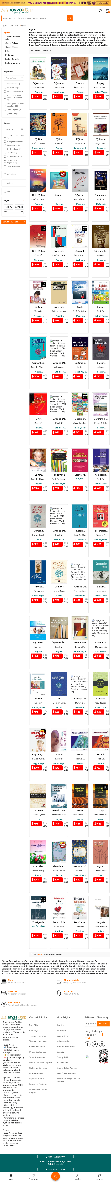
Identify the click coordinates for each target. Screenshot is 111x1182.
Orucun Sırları (80, 83)
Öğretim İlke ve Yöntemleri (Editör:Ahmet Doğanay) (100, 251)
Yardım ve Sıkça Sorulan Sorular (68, 1080)
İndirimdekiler (63, 1041)
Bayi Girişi (33, 1025)
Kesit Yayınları (38, 539)
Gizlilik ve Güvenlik (38, 1068)
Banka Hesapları (37, 1046)
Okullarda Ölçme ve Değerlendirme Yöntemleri (100, 474)
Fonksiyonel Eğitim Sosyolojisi (58, 474)
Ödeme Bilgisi (36, 1073)
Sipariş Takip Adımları (67, 1068)
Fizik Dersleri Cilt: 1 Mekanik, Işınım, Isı (101, 530)
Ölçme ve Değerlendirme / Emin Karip (80, 474)
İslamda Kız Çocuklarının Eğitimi (59, 866)
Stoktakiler (11, 174)
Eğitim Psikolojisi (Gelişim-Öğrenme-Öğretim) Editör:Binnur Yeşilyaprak (59, 139)
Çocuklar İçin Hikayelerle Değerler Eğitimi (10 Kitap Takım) (80, 419)
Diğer (7, 51)
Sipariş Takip (63, 1057)
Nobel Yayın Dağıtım (59, 92)
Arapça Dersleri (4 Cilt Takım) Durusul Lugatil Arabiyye (59, 195)
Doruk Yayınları (100, 875)
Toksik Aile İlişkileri (59, 922)
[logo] (17, 11)
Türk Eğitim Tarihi (38, 195)
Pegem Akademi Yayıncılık (38, 92)
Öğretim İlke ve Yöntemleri (59, 642)
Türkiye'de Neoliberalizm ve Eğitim (38, 922)
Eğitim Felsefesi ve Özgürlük (100, 866)
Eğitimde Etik (59, 307)
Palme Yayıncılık (80, 763)
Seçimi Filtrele (10, 221)
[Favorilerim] (100, 11)
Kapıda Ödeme (36, 1078)
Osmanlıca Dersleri (101, 195)
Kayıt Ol (103, 1023)
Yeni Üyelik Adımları (66, 1073)
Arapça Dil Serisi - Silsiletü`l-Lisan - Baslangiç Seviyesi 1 (59, 363)
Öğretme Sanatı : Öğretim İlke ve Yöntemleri (80, 195)
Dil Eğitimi (9, 55)
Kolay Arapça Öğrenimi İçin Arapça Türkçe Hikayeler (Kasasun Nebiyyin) (79, 810)
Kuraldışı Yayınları (59, 931)
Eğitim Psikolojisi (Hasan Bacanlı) (38, 474)
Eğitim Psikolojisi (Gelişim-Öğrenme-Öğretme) (38, 307)
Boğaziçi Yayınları (100, 204)
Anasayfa (9, 25)
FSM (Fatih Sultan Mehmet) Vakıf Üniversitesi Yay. (59, 372)
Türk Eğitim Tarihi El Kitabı (38, 251)
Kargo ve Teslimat (38, 1084)
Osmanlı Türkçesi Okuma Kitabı (79, 251)
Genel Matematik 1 (80, 754)
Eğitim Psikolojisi (80, 530)
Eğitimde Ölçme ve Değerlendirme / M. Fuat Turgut (59, 251)
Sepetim (61, 1051)
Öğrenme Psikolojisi (38, 83)
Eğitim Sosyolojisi (79, 139)
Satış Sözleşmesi (37, 1057)
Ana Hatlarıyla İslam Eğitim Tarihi (59, 698)
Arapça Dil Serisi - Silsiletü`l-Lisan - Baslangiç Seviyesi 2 (59, 419)
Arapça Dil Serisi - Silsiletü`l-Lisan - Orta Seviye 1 (59, 530)
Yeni (8, 191)
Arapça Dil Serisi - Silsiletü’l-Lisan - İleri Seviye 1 (100, 642)
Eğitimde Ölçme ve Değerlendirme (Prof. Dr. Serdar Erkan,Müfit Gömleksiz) (80, 363)
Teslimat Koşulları (37, 1035)
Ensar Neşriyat (59, 707)
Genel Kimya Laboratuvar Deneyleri (59, 810)
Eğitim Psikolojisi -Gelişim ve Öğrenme (100, 307)
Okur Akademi (38, 819)
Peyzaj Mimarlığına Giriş (100, 83)
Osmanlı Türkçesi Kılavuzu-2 (59, 586)
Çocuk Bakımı (11, 43)
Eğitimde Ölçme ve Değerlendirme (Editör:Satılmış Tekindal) (38, 642)
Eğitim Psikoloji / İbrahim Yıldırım (38, 698)
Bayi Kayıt (33, 1030)
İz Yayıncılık (80, 539)
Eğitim (7, 32)
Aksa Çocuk (80, 428)
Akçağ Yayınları (38, 372)
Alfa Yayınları (100, 539)
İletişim (60, 1025)
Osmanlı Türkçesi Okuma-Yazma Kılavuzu (38, 810)
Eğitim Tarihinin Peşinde (101, 586)
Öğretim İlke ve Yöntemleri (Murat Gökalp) (101, 419)
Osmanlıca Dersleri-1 (38, 363)
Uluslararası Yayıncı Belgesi (38, 1091)
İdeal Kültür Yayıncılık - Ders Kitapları (100, 707)
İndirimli (10, 183)
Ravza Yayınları (79, 92)
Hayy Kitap (38, 763)
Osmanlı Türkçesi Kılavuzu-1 (38, 530)
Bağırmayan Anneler (38, 754)
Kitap (17, 25)
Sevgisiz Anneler (100, 922)
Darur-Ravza (80, 875)
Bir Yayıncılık (79, 148)
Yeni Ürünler (63, 1035)
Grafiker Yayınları (38, 260)
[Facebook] (87, 1044)
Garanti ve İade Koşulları (40, 1062)
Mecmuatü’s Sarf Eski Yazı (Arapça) (80, 866)
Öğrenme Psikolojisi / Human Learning (59, 83)
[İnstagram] (102, 1044)
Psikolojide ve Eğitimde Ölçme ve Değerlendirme (80, 642)
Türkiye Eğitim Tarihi (38, 586)
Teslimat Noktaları (38, 1041)
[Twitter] (95, 1044)
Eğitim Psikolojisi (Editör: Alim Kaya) (101, 363)
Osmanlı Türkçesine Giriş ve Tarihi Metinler (101, 698)
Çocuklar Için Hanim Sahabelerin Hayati (38, 866)
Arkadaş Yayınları (38, 316)
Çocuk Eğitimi (11, 47)
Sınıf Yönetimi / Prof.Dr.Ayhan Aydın (80, 307)
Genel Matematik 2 (100, 754)
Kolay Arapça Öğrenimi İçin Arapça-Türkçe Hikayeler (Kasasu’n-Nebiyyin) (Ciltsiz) (101, 810)
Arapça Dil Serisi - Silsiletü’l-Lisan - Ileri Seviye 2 (79, 698)
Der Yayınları (38, 926)
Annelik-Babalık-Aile (13, 37)
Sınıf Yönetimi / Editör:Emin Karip (38, 419)
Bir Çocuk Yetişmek (79, 922)
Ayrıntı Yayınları (59, 316)
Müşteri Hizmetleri (66, 1046)
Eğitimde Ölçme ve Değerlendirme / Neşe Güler (100, 139)
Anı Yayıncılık (38, 707)
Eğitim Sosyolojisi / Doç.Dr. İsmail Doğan (38, 139)
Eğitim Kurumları (12, 59)
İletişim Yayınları (100, 931)
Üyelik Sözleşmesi (37, 1051)
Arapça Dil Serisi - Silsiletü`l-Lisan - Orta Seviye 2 (80, 586)
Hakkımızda (62, 1062)
